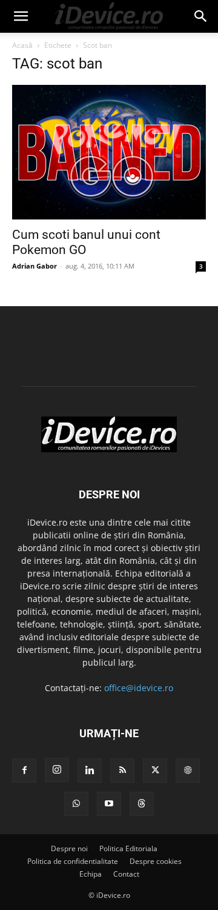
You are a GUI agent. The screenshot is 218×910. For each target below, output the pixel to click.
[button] (20, 16)
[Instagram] (57, 770)
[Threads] (142, 804)
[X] (155, 770)
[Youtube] (109, 804)
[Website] (188, 770)
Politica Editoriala (128, 848)
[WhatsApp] (76, 804)
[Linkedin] (90, 770)
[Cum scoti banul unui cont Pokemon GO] (109, 152)
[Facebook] (24, 770)
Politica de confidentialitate (72, 861)
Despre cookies (156, 861)
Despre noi (69, 848)
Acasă (22, 45)
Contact (126, 874)
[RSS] (122, 770)
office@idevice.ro (138, 688)
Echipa (90, 874)
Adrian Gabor (34, 265)
